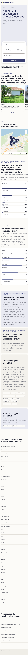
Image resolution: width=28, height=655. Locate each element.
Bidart (2, 579)
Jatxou (2, 496)
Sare (2, 529)
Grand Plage (3, 585)
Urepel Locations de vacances (7, 449)
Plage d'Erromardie (5, 519)
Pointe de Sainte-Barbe (6, 556)
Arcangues (3, 562)
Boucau (2, 582)
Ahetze (2, 459)
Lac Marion (3, 595)
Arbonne (3, 559)
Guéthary (3, 589)
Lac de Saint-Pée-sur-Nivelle (7, 502)
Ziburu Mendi (4, 546)
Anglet (2, 566)
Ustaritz (2, 542)
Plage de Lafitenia (5, 516)
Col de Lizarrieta (4, 552)
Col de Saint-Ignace (5, 476)
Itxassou (3, 489)
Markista (3, 549)
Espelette (3, 483)
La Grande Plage (4, 592)
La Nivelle (3, 499)
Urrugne (2, 539)
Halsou (2, 486)
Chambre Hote (8, 2)
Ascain (2, 466)
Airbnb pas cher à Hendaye (7, 640)
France (8, 7)
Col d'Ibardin (3, 493)
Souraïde (3, 532)
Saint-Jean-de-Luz (5, 522)
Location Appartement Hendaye (8, 634)
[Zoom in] (26, 131)
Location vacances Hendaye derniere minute (10, 624)
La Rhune (3, 509)
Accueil (4, 7)
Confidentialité (3, 652)
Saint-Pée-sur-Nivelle (5, 526)
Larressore (3, 506)
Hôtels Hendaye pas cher (6, 620)
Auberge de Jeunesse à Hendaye (8, 630)
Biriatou (2, 469)
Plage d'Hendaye (4, 456)
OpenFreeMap (7, 153)
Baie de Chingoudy (5, 453)
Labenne (3, 599)
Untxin (2, 536)
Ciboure (2, 473)
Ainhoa (2, 463)
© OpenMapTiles (13, 153)
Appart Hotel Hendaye (6, 627)
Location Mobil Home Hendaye (7, 637)
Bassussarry (3, 569)
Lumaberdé (3, 512)
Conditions (9, 652)
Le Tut (2, 602)
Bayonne (3, 572)
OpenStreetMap (22, 153)
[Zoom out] (26, 133)
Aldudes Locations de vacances (8, 446)
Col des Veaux (4, 479)
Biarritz (2, 576)
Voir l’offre (12, 112)
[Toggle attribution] (26, 153)
